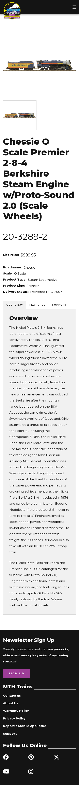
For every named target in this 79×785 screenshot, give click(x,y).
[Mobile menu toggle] (74, 7)
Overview (14, 304)
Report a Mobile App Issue (24, 726)
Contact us (12, 695)
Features (37, 304)
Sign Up (17, 673)
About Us (10, 703)
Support (59, 304)
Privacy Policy (14, 718)
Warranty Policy (16, 711)
